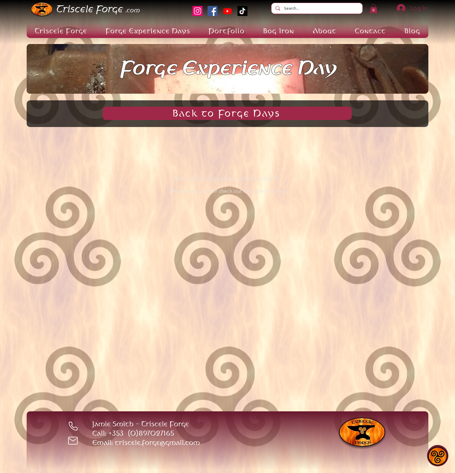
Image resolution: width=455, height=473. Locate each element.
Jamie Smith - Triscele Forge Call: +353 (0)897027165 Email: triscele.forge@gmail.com (146, 433)
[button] (373, 8)
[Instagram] (198, 11)
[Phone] (73, 426)
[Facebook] (213, 11)
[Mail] (73, 440)
